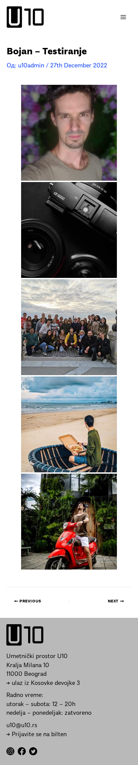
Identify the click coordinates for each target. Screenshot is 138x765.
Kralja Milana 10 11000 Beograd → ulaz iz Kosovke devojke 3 (43, 674)
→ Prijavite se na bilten (36, 735)
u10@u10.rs (21, 725)
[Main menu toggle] (123, 17)
